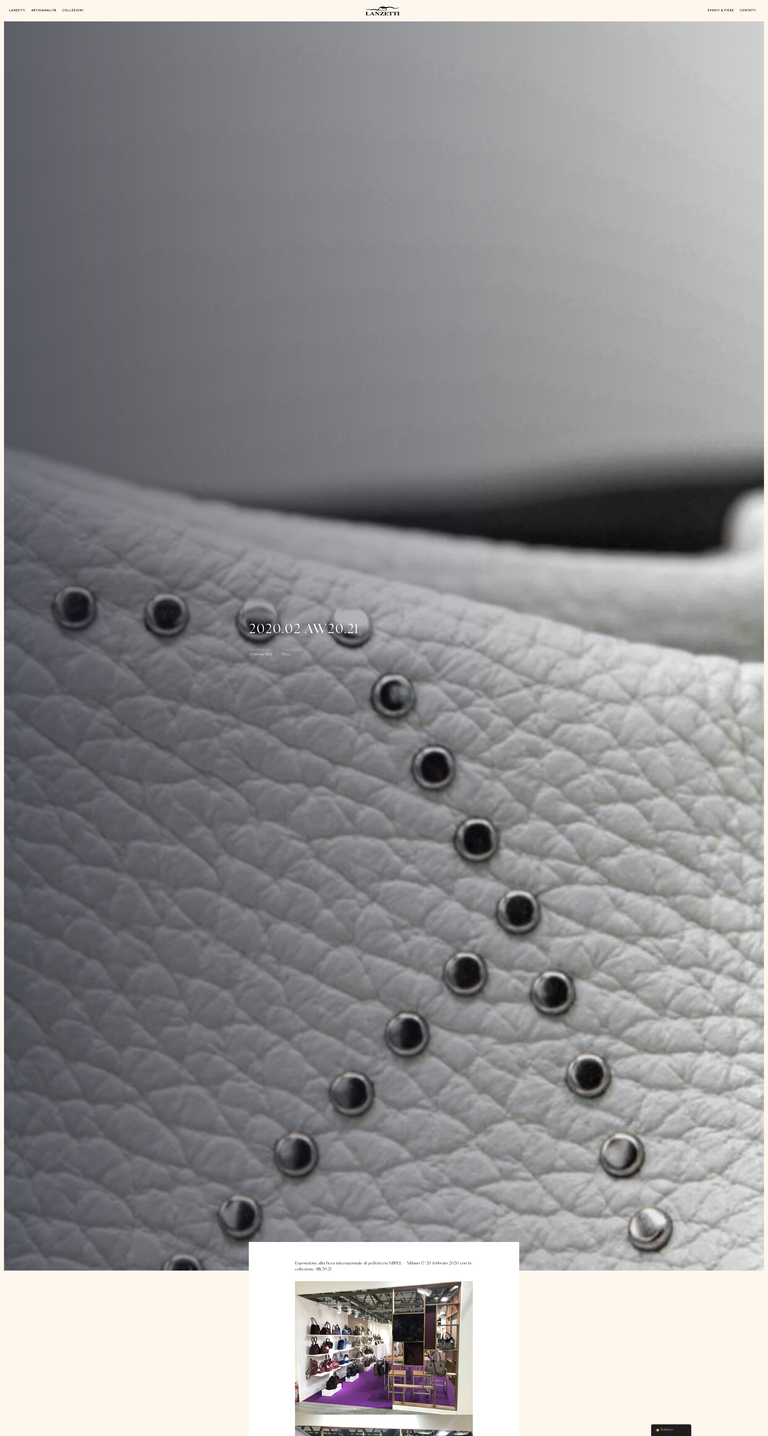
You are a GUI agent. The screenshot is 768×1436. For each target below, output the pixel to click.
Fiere (286, 654)
